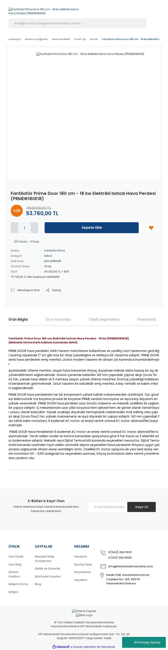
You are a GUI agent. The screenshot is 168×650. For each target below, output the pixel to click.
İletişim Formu (18, 584)
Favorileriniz (82, 572)
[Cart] (157, 10)
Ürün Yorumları (58, 319)
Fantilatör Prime (54, 250)
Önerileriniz (146, 319)
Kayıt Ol (141, 507)
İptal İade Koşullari (48, 576)
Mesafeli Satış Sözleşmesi (44, 558)
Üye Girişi (15, 564)
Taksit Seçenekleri (103, 319)
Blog (38, 584)
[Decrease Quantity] (14, 227)
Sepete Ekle (92, 227)
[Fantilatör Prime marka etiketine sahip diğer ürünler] (144, 58)
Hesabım (80, 556)
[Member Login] (134, 10)
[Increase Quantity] (34, 227)
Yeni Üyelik (16, 556)
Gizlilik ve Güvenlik (47, 568)
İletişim (13, 592)
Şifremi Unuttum (14, 574)
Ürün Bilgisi (18, 319)
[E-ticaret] (83, 647)
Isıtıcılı (48, 256)
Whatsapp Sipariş (147, 642)
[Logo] (45, 9)
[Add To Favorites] (151, 227)
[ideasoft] (61, 647)
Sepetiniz (80, 580)
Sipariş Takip (83, 564)
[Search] (152, 23)
